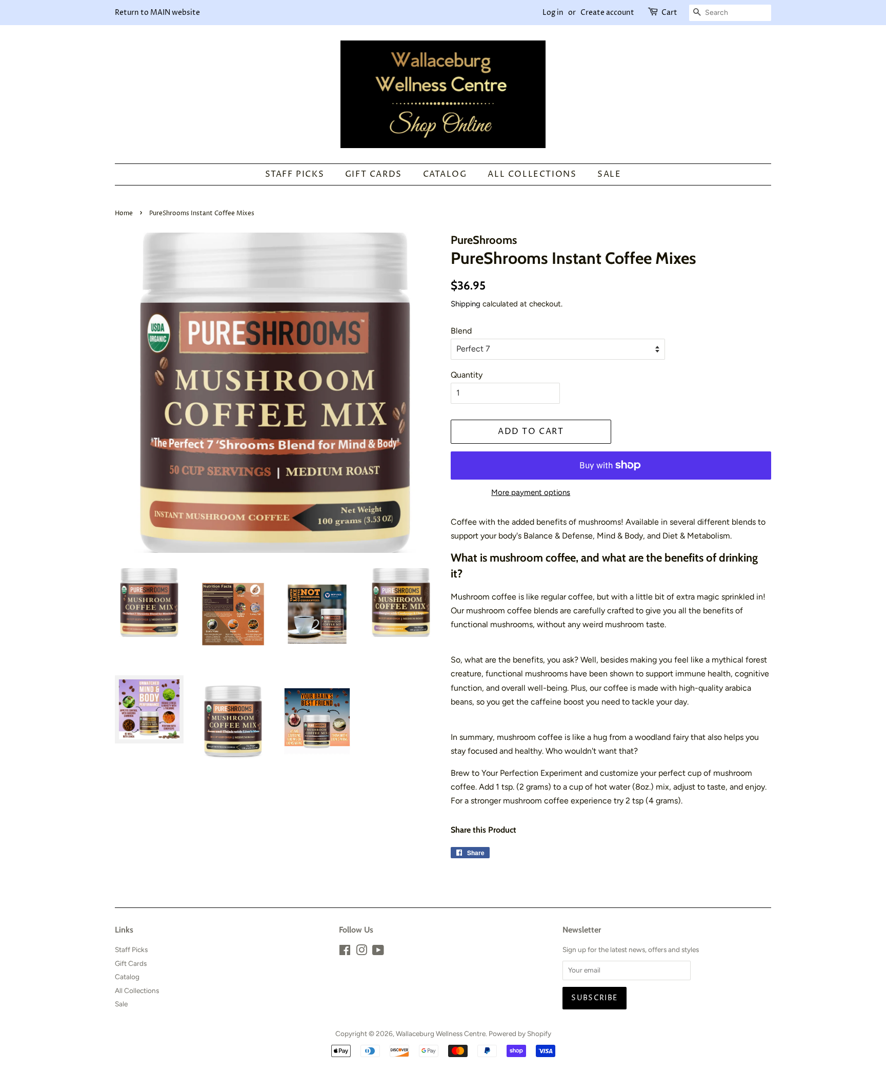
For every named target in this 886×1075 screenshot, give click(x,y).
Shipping (465, 303)
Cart (669, 12)
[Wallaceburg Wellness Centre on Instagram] (361, 952)
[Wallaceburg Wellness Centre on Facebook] (345, 952)
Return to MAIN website (157, 12)
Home (124, 213)
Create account (607, 12)
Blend (461, 331)
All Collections (532, 174)
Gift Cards (373, 174)
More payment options (530, 492)
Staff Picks (295, 174)
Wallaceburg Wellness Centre (441, 1033)
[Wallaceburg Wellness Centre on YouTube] (378, 952)
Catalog (445, 174)
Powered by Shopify (520, 1033)
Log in (552, 12)
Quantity (466, 375)
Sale (609, 174)
